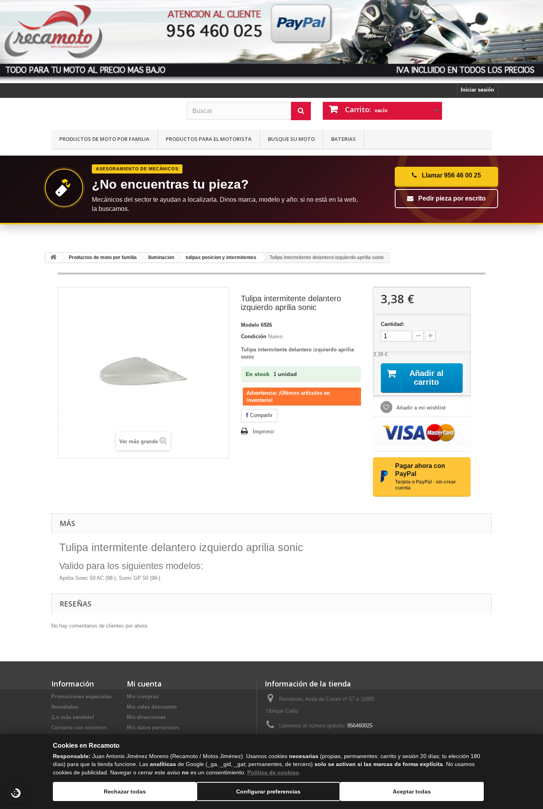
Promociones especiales (81, 697)
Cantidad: (392, 324)
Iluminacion (161, 257)
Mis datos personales (153, 728)
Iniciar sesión (477, 90)
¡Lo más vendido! (72, 717)
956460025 (359, 726)
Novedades (64, 707)
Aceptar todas (412, 791)
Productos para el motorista (209, 138)
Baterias (343, 138)
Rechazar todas (125, 791)
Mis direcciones (146, 717)
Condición (253, 336)
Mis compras (143, 697)
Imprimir (263, 432)
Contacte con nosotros (79, 728)
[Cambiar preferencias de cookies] (16, 793)
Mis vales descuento (152, 707)
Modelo (250, 325)
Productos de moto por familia (104, 138)
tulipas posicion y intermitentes (221, 257)
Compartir (260, 415)
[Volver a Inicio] (53, 258)
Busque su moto (291, 138)
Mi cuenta (144, 683)
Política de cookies (273, 772)
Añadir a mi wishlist (420, 408)
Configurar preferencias (268, 791)
